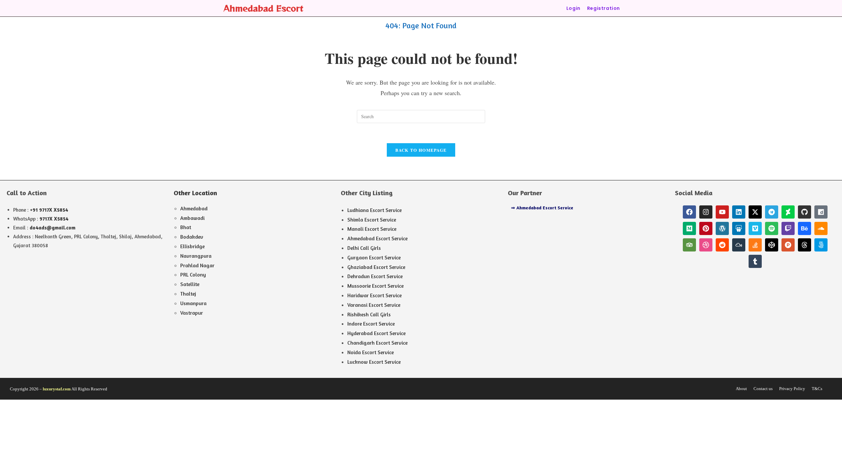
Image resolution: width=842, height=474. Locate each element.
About (741, 388)
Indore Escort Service (371, 323)
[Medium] (689, 228)
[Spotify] (771, 228)
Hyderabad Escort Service (376, 333)
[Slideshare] (738, 228)
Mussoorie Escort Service (375, 285)
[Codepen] (771, 244)
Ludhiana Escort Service (374, 210)
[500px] (821, 244)
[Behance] (804, 228)
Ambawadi (192, 218)
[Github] (804, 212)
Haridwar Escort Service (374, 295)
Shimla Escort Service (371, 219)
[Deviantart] (788, 212)
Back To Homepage (421, 150)
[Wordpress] (722, 228)
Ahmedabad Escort (263, 8)
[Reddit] (722, 244)
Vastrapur (191, 312)
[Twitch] (788, 228)
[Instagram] (705, 212)
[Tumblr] (755, 261)
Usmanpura (193, 303)
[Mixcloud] (738, 244)
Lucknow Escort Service (374, 361)
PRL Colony (193, 274)
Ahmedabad (194, 208)
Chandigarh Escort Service (377, 342)
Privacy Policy (792, 388)
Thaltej (188, 293)
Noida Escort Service (370, 352)
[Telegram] (771, 212)
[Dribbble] (705, 244)
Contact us (763, 388)
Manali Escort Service (371, 228)
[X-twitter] (755, 212)
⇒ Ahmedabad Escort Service (542, 207)
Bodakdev (191, 236)
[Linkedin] (738, 212)
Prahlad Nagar (197, 265)
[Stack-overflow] (755, 244)
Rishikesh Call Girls (369, 314)
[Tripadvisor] (689, 244)
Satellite (189, 284)
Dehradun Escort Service (375, 276)
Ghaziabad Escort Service (376, 267)
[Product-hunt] (788, 244)
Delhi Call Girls (364, 248)
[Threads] (804, 244)
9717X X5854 (53, 219)
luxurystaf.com (57, 388)
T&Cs (817, 388)
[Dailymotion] (821, 212)
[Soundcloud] (821, 228)
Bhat (185, 227)
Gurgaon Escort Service (374, 257)
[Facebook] (689, 212)
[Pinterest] (705, 228)
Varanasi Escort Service (373, 305)
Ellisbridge (192, 246)
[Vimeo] (755, 228)
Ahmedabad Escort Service (377, 238)
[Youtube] (722, 212)
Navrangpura (195, 255)
